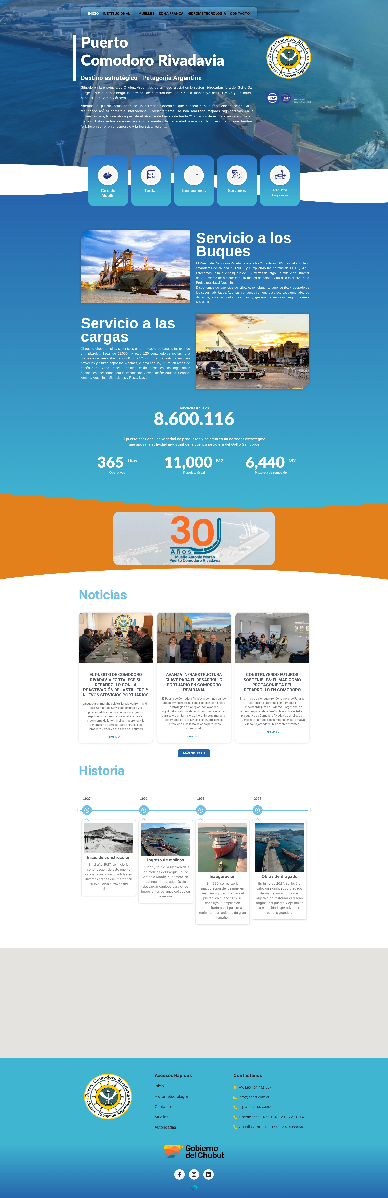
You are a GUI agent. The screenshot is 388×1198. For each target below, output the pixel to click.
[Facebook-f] (179, 1174)
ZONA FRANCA (170, 13)
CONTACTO (240, 13)
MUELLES (146, 13)
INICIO (93, 13)
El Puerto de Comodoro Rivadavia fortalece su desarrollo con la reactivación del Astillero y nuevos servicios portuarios (116, 684)
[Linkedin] (208, 1174)
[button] (77, 810)
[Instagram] (194, 1174)
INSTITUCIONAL (116, 13)
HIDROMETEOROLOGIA (207, 13)
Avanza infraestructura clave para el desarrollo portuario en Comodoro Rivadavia (193, 682)
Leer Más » (115, 737)
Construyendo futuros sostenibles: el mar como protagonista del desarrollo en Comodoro (272, 682)
